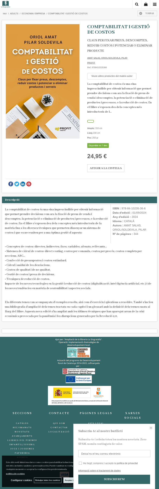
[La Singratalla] (5, 5)
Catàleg (22, 423)
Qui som (59, 423)
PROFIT (91, 63)
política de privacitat (127, 463)
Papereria (22, 453)
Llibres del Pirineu (22, 440)
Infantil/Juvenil (22, 444)
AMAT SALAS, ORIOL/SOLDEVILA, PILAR (107, 58)
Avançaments (22, 436)
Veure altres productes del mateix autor (111, 76)
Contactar (59, 427)
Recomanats (22, 427)
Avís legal (96, 423)
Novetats (22, 431)
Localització (59, 431)
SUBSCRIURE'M (114, 479)
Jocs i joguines (22, 448)
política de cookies (15, 473)
